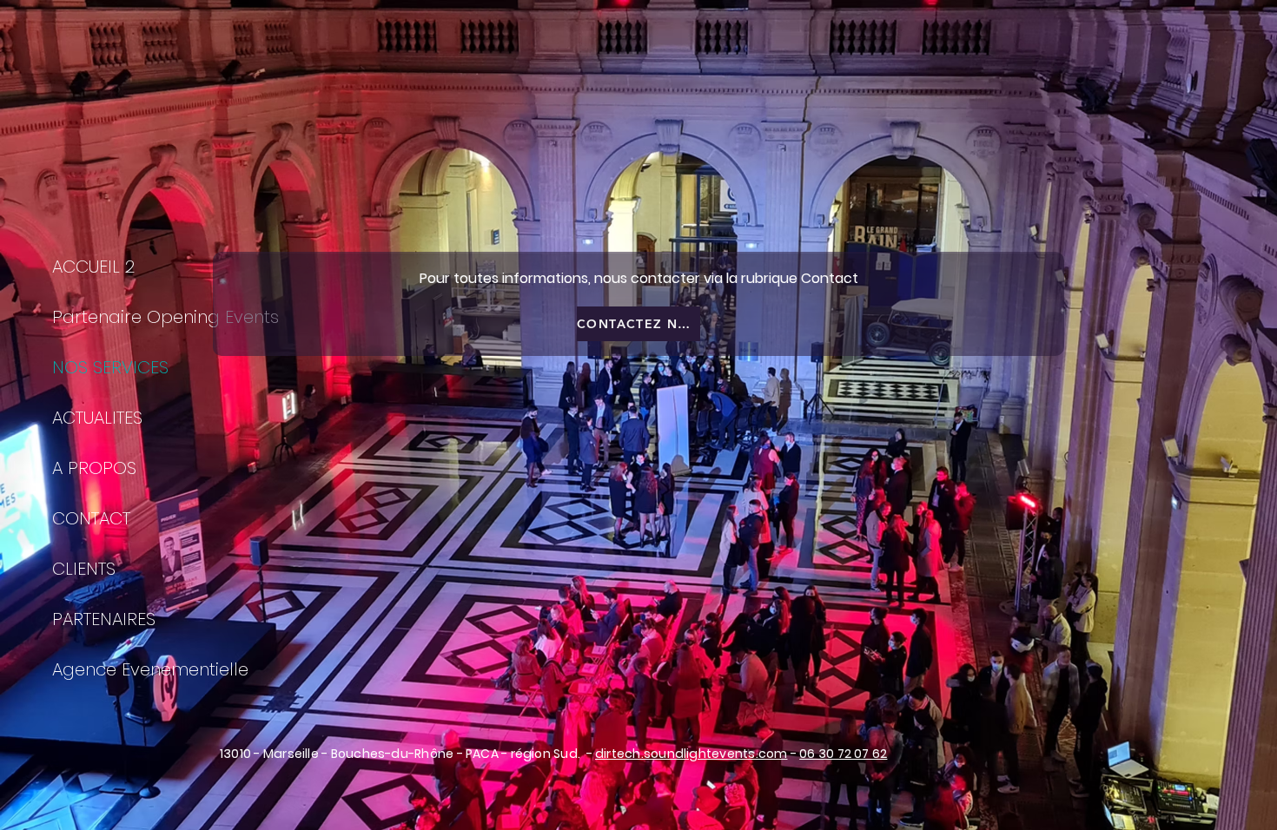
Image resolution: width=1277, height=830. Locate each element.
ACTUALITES (97, 417)
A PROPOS (94, 468)
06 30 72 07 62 (843, 753)
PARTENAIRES (103, 619)
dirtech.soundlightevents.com (691, 753)
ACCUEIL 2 (93, 266)
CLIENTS (84, 569)
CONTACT (91, 518)
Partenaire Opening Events (165, 317)
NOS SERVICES (110, 367)
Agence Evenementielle (150, 669)
